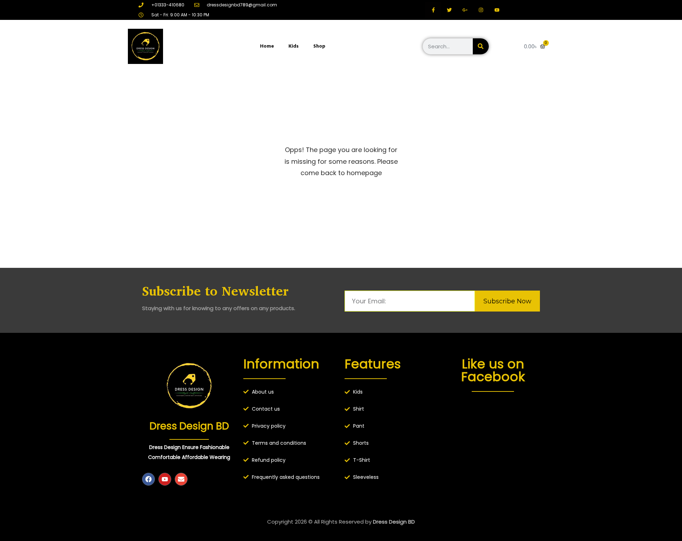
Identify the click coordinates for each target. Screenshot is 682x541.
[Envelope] (181, 479)
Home (267, 46)
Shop (319, 46)
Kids (293, 46)
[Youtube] (164, 479)
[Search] (481, 46)
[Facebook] (148, 479)
